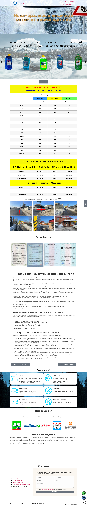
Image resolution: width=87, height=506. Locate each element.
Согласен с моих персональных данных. (51, 489)
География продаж (51, 3)
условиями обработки (47, 489)
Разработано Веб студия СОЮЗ (70, 504)
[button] (1, 62)
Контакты (40, 3)
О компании (32, 3)
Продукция (23, 3)
